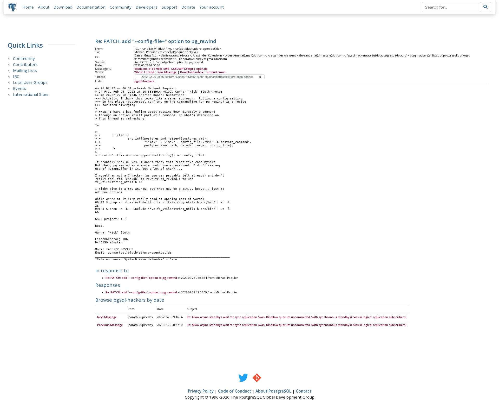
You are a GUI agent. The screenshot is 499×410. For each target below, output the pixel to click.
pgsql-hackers (144, 81)
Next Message (107, 317)
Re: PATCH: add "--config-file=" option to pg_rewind (141, 278)
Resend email (216, 72)
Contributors (25, 64)
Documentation (91, 7)
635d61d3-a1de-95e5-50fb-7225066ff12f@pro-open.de (170, 69)
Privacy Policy (201, 391)
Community (121, 7)
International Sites (30, 94)
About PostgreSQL (273, 391)
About (43, 7)
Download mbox (191, 72)
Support (169, 7)
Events (19, 88)
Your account (211, 7)
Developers (146, 7)
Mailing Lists (25, 70)
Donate (188, 7)
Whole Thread (144, 72)
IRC (16, 76)
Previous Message (110, 325)
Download (63, 7)
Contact (303, 391)
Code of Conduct (234, 391)
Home (28, 7)
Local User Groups (30, 82)
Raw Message (167, 72)
